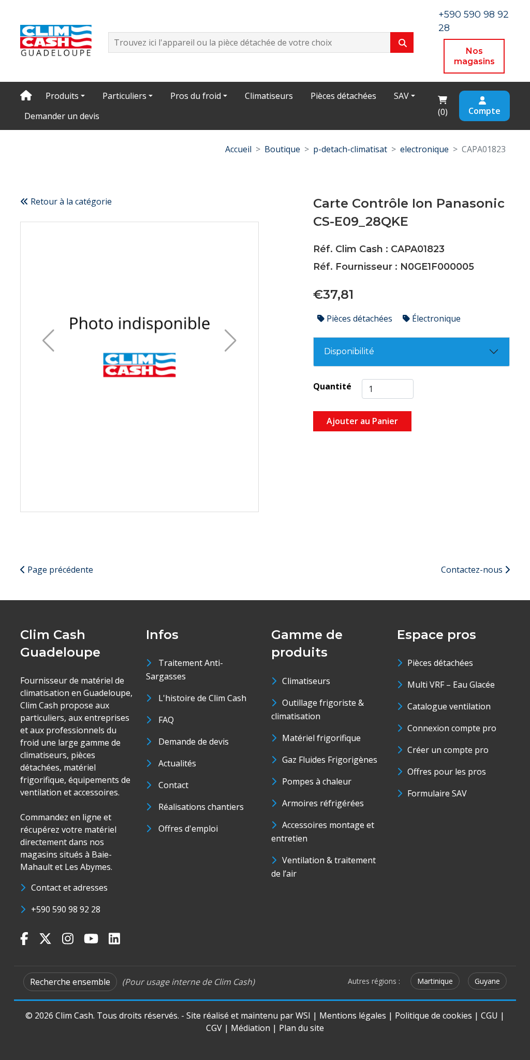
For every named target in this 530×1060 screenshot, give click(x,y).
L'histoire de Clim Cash (202, 698)
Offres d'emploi (188, 828)
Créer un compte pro (448, 750)
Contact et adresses (69, 887)
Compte (484, 111)
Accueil (238, 149)
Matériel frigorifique (321, 738)
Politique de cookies (433, 1015)
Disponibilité (349, 351)
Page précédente (59, 569)
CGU (489, 1015)
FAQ (166, 719)
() (445, 105)
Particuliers (124, 95)
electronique (424, 149)
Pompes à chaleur (316, 781)
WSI (303, 1015)
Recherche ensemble (70, 982)
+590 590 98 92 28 (65, 909)
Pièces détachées (343, 95)
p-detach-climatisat (350, 149)
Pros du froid (195, 95)
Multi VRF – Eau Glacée (451, 684)
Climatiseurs (269, 95)
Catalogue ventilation (449, 706)
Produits (62, 95)
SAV (401, 95)
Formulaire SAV (437, 793)
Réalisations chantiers (201, 806)
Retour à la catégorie (70, 201)
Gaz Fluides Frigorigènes (329, 759)
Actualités (177, 763)
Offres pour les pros (446, 771)
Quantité (332, 386)
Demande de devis (193, 741)
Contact (173, 785)
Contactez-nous (473, 569)
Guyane (487, 981)
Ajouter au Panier (362, 421)
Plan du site (301, 1028)
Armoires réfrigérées (323, 803)
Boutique (282, 149)
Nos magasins (474, 56)
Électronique (435, 318)
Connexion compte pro (451, 728)
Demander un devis (61, 116)
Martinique (435, 981)
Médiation (250, 1028)
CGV (214, 1028)
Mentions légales (352, 1015)
